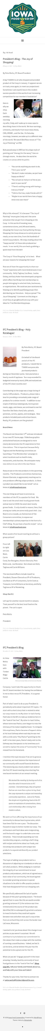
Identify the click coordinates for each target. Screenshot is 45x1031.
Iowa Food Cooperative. (16, 1017)
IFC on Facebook (20, 1014)
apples (35, 310)
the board (15, 312)
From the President (14, 310)
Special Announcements (26, 987)
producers (5, 312)
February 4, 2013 (7, 66)
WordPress (38, 1017)
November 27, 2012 (8, 651)
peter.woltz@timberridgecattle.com (19, 980)
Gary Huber (18, 66)
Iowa (38, 310)
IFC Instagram (24, 1014)
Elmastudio (28, 1020)
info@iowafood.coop (18, 487)
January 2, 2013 (7, 336)
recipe (10, 312)
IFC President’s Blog (13, 647)
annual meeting (28, 310)
